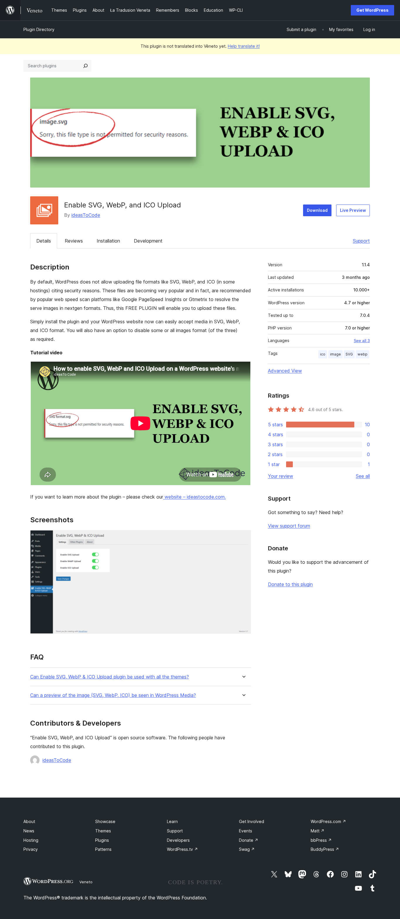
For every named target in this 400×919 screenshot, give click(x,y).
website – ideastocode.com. (194, 497)
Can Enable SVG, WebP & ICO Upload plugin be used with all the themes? (109, 677)
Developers (178, 840)
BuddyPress (325, 849)
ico (322, 354)
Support (361, 241)
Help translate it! (244, 46)
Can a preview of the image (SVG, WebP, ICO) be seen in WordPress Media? (113, 695)
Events (245, 830)
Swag (247, 849)
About (29, 821)
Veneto (86, 882)
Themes (103, 830)
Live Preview (353, 210)
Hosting (30, 840)
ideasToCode (85, 215)
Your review (280, 476)
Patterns (103, 849)
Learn (172, 821)
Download (317, 210)
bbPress (321, 840)
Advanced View (285, 371)
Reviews (74, 241)
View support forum (289, 526)
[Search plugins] (85, 66)
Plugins (102, 840)
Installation (108, 241)
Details (43, 241)
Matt (317, 830)
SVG (349, 354)
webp (362, 354)
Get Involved (251, 821)
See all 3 (362, 340)
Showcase (105, 821)
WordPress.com (328, 821)
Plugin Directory (38, 29)
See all (363, 476)
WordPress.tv (182, 849)
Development (148, 241)
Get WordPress (372, 10)
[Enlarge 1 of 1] (243, 538)
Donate (248, 840)
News (28, 830)
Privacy (30, 849)
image (335, 354)
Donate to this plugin (290, 584)
